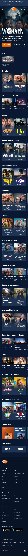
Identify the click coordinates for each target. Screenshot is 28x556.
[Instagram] (25, 551)
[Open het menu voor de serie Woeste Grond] (12, 120)
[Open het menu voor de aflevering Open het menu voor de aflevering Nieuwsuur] (25, 100)
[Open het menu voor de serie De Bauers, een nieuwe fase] (12, 75)
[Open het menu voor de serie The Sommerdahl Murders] (24, 219)
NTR (15, 470)
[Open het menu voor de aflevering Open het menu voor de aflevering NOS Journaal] (12, 100)
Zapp (3, 512)
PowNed (16, 476)
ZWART (16, 485)
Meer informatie (6, 4)
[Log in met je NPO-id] (25, 9)
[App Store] (6, 529)
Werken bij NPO (18, 498)
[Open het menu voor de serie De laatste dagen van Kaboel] (12, 289)
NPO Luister (4, 521)
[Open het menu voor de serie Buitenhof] (24, 145)
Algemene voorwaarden (7, 539)
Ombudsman (17, 515)
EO (2, 476)
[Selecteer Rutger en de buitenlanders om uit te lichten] (14, 48)
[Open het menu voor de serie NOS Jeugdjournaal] (24, 403)
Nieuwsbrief (17, 495)
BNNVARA (4, 473)
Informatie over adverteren (8, 545)
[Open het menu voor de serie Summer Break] (12, 403)
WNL (15, 482)
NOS (3, 487)
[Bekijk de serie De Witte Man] (20, 297)
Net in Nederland (18, 518)
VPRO (15, 479)
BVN (3, 518)
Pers (3, 501)
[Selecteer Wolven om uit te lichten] (4, 48)
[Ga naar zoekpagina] (21, 9)
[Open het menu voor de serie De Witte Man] (24, 289)
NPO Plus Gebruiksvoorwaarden (9, 542)
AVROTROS (4, 470)
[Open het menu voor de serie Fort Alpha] (24, 120)
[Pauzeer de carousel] (24, 45)
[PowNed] (20, 449)
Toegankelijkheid (6, 498)
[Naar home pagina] (14, 9)
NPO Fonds (17, 512)
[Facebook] (21, 551)
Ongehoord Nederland (19, 473)
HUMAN (4, 479)
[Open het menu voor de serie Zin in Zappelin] (24, 378)
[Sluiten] (26, 2)
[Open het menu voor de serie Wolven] (12, 145)
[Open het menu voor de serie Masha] (12, 378)
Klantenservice (17, 501)
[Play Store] (17, 529)
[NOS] (8, 449)
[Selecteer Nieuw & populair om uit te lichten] (24, 48)
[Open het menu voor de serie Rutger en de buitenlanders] (12, 314)
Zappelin (4, 509)
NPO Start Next (5, 515)
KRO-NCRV (4, 482)
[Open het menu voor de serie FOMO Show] (24, 75)
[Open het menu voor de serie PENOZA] (12, 244)
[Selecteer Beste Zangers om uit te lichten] (9, 48)
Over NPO (4, 495)
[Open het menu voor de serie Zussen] (24, 244)
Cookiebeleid (21, 542)
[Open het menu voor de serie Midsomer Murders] (12, 219)
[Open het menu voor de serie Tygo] (24, 170)
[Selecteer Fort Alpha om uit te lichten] (19, 48)
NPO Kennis (17, 509)
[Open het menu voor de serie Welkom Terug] (12, 170)
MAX (3, 485)
